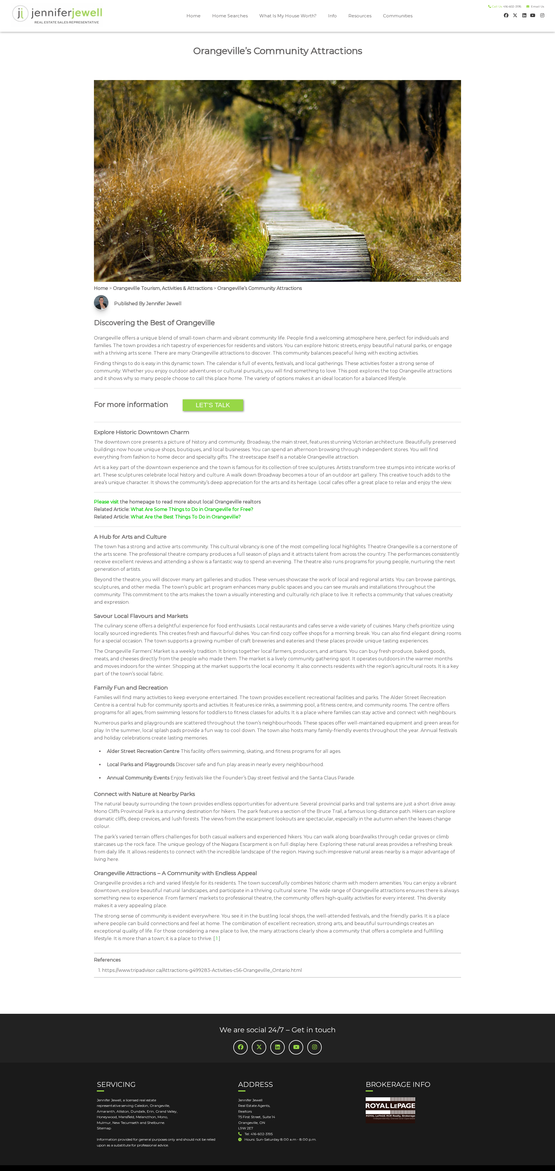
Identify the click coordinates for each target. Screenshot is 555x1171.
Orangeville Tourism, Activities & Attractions (162, 288)
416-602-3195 (512, 6)
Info (332, 15)
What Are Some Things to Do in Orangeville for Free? (192, 509)
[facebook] (505, 15)
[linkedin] (523, 15)
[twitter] (514, 15)
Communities (397, 15)
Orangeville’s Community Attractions (259, 288)
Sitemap (104, 1128)
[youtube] (532, 15)
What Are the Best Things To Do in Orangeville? (186, 517)
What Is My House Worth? (288, 15)
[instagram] (541, 15)
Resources (359, 15)
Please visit (106, 502)
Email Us (536, 6)
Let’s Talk (213, 405)
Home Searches (230, 15)
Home (193, 15)
